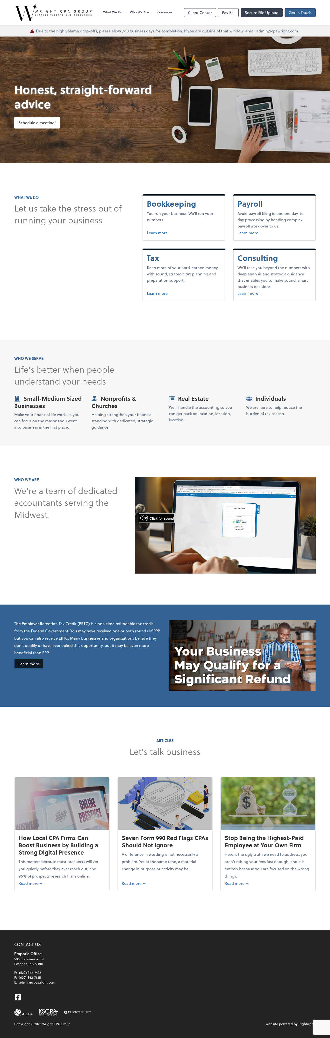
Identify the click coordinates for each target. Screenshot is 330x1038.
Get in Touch (300, 12)
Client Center (200, 12)
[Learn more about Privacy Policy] (77, 1012)
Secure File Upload (262, 12)
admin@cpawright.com (37, 982)
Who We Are (139, 12)
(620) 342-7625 (30, 977)
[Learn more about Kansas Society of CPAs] (48, 1012)
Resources (164, 12)
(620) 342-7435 (30, 972)
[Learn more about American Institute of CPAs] (23, 1012)
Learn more (175, 232)
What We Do (112, 12)
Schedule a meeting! (37, 122)
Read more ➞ (62, 883)
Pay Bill (228, 12)
